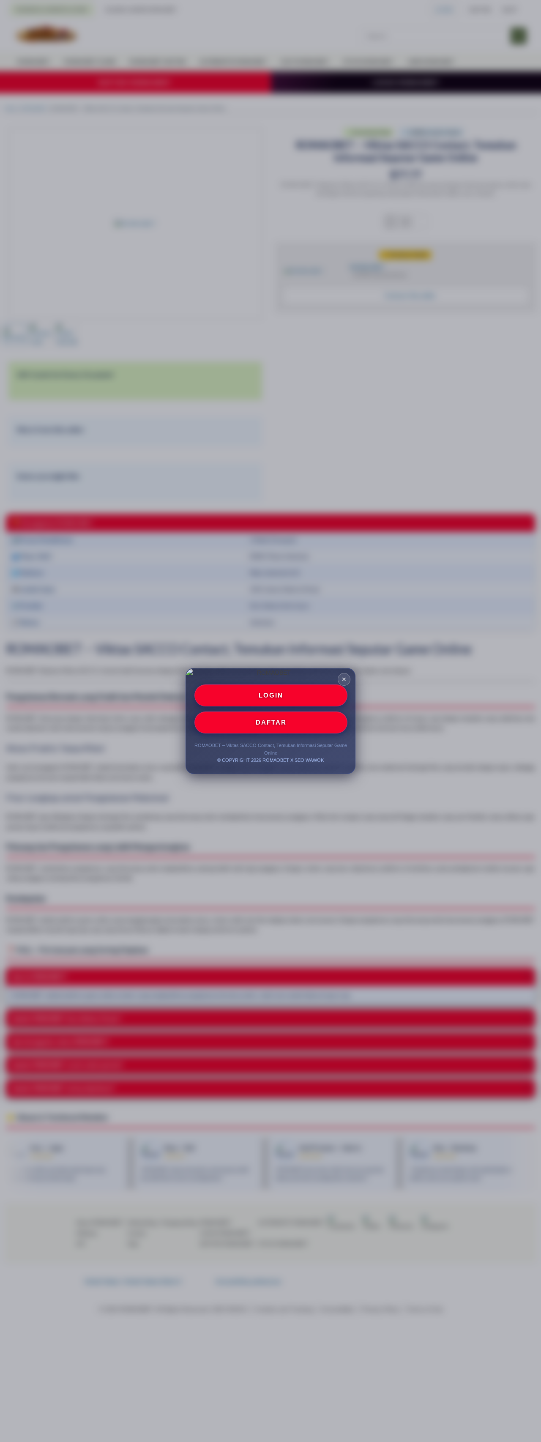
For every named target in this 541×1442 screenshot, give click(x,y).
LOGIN (271, 695)
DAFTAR (271, 722)
